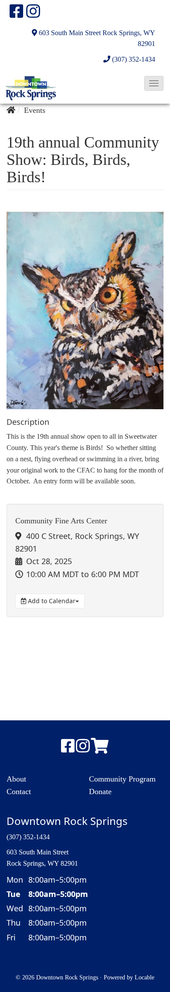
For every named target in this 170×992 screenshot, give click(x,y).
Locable (144, 977)
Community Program (122, 779)
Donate (100, 791)
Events (34, 110)
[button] (153, 83)
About (16, 779)
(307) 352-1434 (133, 59)
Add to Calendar (50, 601)
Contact (19, 791)
